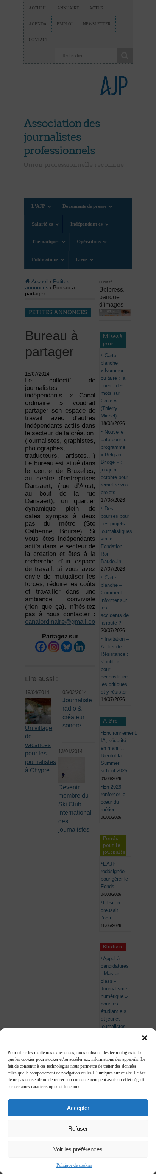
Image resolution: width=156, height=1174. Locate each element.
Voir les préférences (78, 1149)
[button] (144, 1038)
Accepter (78, 1108)
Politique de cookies (74, 1165)
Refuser (78, 1128)
